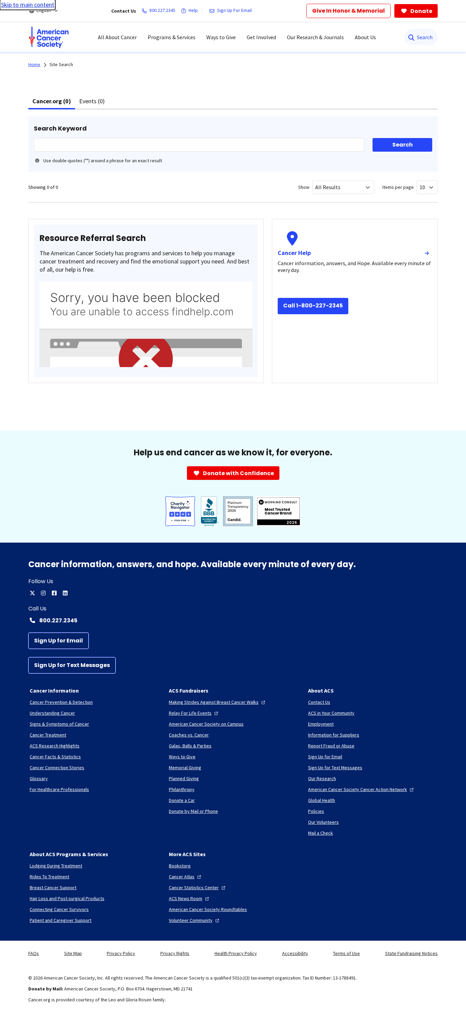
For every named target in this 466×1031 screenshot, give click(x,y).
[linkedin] (65, 593)
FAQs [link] (33, 953)
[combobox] (343, 187)
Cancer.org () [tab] (51, 101)
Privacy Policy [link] (121, 953)
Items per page (398, 187)
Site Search (61, 64)
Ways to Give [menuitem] (221, 37)
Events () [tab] (92, 101)
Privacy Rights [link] (174, 953)
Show (303, 187)
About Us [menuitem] (365, 37)
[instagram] (43, 593)
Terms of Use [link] (346, 953)
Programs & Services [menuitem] (171, 37)
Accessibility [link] (295, 953)
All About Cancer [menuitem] (117, 37)
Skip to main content (27, 5)
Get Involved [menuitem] (261, 37)
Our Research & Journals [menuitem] (315, 37)
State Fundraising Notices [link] (411, 953)
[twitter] (32, 593)
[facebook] (54, 593)
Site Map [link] (73, 953)
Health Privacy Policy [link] (236, 953)
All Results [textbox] (327, 187)
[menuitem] (48, 37)
